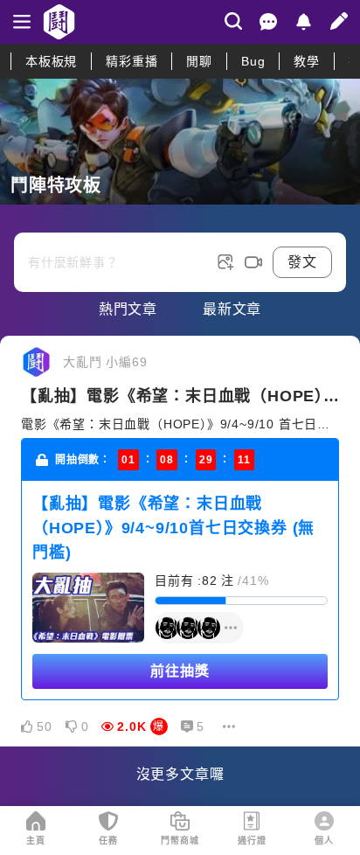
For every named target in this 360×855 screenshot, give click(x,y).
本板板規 (51, 61)
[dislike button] (72, 726)
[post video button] (253, 262)
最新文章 (232, 309)
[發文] (339, 20)
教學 (307, 61)
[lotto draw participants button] (199, 627)
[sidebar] (22, 22)
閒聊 (199, 61)
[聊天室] (268, 21)
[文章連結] (180, 541)
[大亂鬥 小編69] (36, 362)
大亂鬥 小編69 (105, 362)
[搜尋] (233, 20)
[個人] (324, 821)
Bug (253, 61)
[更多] (229, 726)
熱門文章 (128, 309)
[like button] (27, 726)
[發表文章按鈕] (180, 248)
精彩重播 (131, 61)
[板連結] (180, 142)
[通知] (303, 21)
